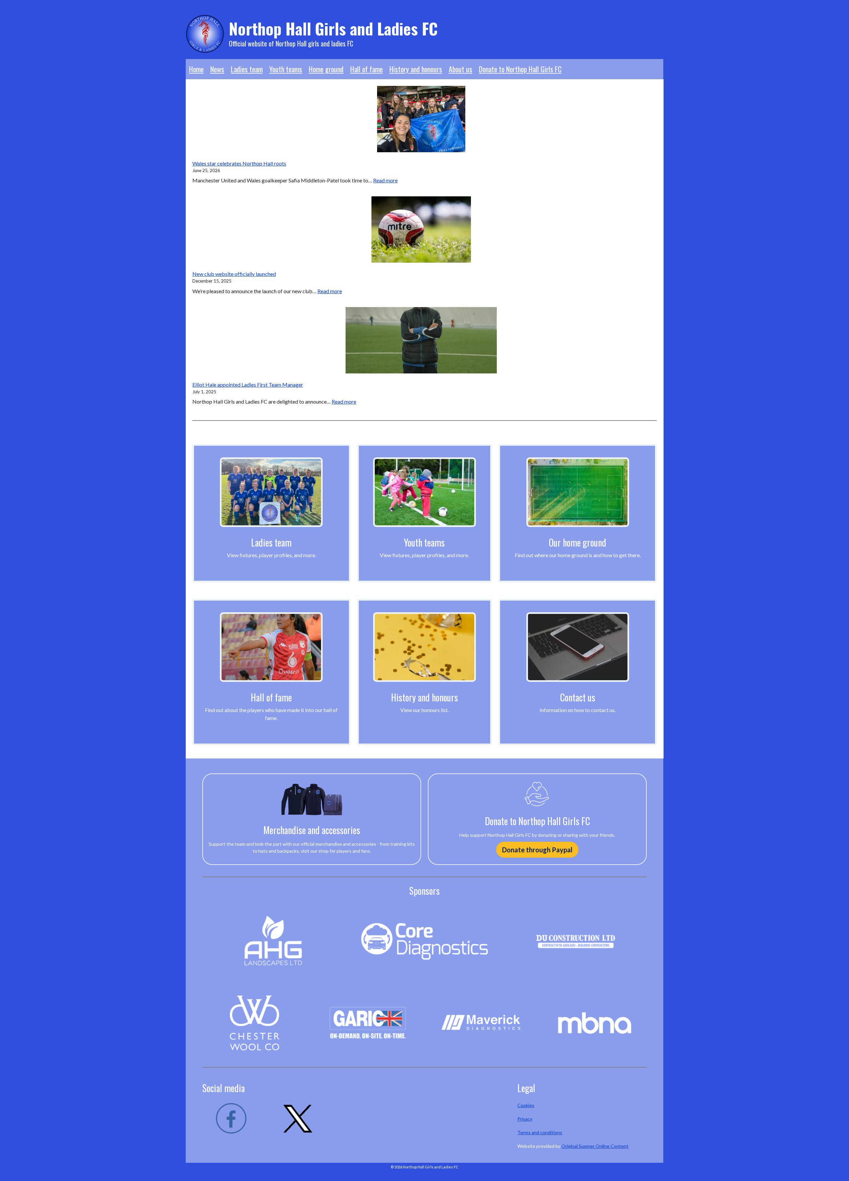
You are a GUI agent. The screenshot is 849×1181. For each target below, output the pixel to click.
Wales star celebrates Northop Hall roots (239, 163)
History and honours (415, 69)
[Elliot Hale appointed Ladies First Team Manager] (421, 340)
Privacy (524, 1119)
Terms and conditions (539, 1132)
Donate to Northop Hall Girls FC (520, 69)
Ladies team (247, 69)
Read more (385, 180)
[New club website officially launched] (421, 229)
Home (196, 69)
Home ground (326, 69)
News (217, 69)
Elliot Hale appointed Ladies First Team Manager (247, 384)
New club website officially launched (234, 274)
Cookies (525, 1105)
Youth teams (285, 69)
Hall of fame (366, 69)
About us (460, 69)
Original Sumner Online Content (594, 1146)
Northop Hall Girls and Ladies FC (333, 28)
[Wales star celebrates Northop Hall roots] (421, 119)
